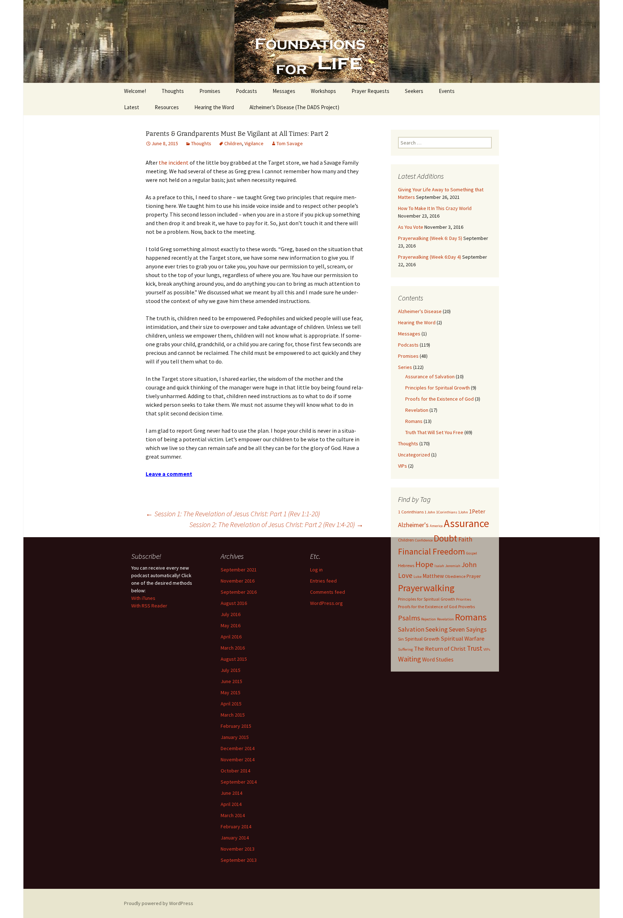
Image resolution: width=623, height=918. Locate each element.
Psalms (409, 617)
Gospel (471, 553)
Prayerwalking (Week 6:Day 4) (429, 257)
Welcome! (135, 91)
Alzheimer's (413, 525)
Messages (284, 91)
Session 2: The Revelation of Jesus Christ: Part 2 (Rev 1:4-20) (276, 524)
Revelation (416, 410)
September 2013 (239, 860)
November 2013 (238, 849)
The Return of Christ (440, 648)
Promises (209, 91)
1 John (430, 512)
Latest (131, 107)
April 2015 (231, 703)
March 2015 (233, 715)
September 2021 (239, 569)
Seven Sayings (468, 629)
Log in (316, 569)
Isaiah (439, 565)
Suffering (405, 649)
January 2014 (235, 837)
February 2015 (236, 726)
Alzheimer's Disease (420, 311)
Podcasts (246, 91)
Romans (414, 421)
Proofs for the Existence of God (439, 399)
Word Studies (438, 659)
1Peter (477, 511)
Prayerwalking (426, 588)
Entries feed (323, 581)
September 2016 (239, 592)
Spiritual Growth (422, 639)
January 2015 (235, 737)
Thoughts (173, 91)
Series (405, 367)
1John (463, 512)
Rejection (428, 619)
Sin (401, 639)
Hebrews (406, 565)
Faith (465, 539)
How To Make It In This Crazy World (435, 208)
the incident (174, 162)
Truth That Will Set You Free (434, 432)
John (469, 564)
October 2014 (235, 770)
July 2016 (230, 614)
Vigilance (254, 143)
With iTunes (143, 598)
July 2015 (230, 670)
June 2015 (231, 681)
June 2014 (231, 793)
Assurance (466, 523)
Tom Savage (290, 143)
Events (447, 91)
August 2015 (234, 659)
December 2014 (238, 748)
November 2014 (238, 759)
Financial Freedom (431, 551)
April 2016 (231, 636)
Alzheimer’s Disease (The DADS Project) (294, 107)
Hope (424, 564)
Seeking (436, 629)
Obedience (455, 576)
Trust (474, 648)
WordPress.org (326, 603)
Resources (167, 107)
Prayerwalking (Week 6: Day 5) (430, 238)
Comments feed (327, 592)
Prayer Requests (370, 91)
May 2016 (230, 625)
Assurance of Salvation (430, 376)
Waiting (409, 658)
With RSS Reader (149, 605)
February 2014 (236, 826)
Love (405, 575)
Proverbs (466, 606)
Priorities (463, 599)
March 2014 (233, 815)
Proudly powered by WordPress (158, 903)
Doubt (445, 538)
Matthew (433, 575)
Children (233, 143)
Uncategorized (414, 454)
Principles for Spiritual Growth (437, 387)
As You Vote (410, 227)
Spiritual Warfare (463, 638)
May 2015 (230, 692)
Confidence (424, 540)
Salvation (411, 629)
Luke (417, 576)
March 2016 (233, 648)
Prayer (474, 576)
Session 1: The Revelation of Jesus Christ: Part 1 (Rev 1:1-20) (233, 513)
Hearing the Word (214, 107)
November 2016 (238, 581)
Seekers (414, 91)
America (436, 525)
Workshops (323, 91)
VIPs (402, 466)
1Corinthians (446, 512)
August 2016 (234, 603)
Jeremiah (452, 565)
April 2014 (231, 804)
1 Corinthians (411, 511)
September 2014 (239, 782)
